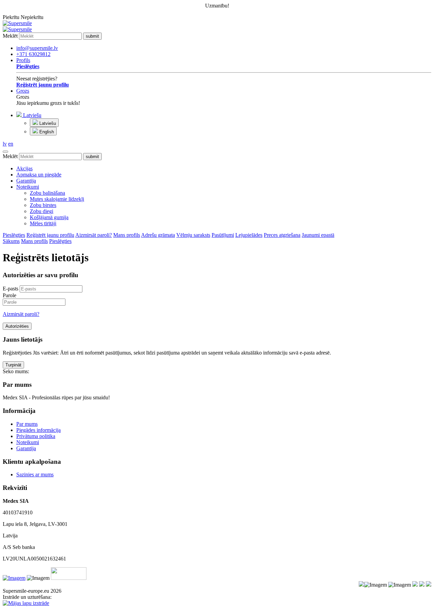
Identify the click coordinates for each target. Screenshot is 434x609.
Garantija (26, 181)
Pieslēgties (14, 235)
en (10, 144)
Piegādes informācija (38, 430)
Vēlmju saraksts (193, 235)
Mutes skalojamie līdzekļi (57, 199)
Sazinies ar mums (35, 474)
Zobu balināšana (47, 193)
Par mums (27, 424)
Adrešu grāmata (158, 235)
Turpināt (13, 364)
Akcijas (24, 168)
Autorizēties (17, 326)
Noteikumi (27, 187)
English (46, 131)
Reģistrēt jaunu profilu (50, 235)
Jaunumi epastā (318, 235)
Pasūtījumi (223, 235)
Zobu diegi (41, 211)
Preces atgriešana (282, 235)
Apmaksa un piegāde (38, 174)
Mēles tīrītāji (43, 223)
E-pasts (10, 288)
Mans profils (126, 235)
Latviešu (31, 115)
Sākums (11, 241)
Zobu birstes (43, 205)
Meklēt (10, 36)
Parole (9, 295)
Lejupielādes (248, 235)
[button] (223, 123)
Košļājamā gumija (49, 217)
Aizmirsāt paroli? (93, 235)
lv (5, 144)
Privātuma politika (35, 436)
